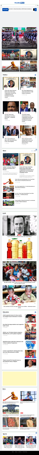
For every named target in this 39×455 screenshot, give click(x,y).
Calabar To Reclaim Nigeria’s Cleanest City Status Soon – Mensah (9, 168)
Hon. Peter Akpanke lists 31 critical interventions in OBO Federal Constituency (28, 70)
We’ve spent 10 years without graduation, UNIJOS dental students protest (16, 44)
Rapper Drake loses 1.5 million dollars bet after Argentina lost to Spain (19, 447)
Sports (8, 443)
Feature (17, 280)
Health (19, 257)
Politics (22, 55)
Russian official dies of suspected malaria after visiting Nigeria (19, 236)
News (4, 55)
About (13, 451)
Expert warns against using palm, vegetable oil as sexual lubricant (19, 259)
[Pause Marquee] (36, 9)
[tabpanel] (8, 442)
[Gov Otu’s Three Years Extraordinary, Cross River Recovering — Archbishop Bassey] (25, 9)
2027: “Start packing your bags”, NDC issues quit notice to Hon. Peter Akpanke (11, 140)
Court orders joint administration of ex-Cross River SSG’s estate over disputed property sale (10, 70)
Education (5, 39)
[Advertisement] (19, 19)
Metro (4, 67)
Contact (16, 451)
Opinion (23, 137)
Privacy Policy (25, 451)
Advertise (20, 451)
